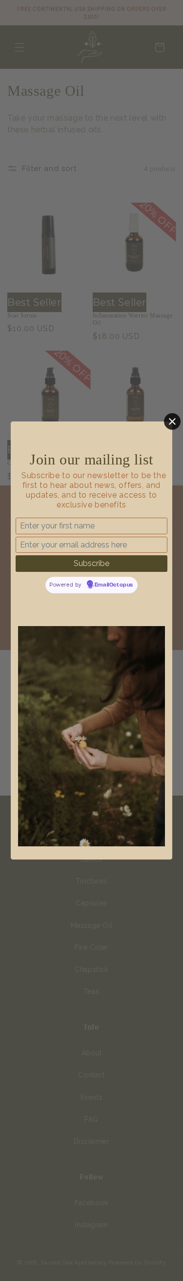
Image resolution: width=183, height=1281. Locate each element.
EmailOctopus (114, 585)
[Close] (172, 421)
